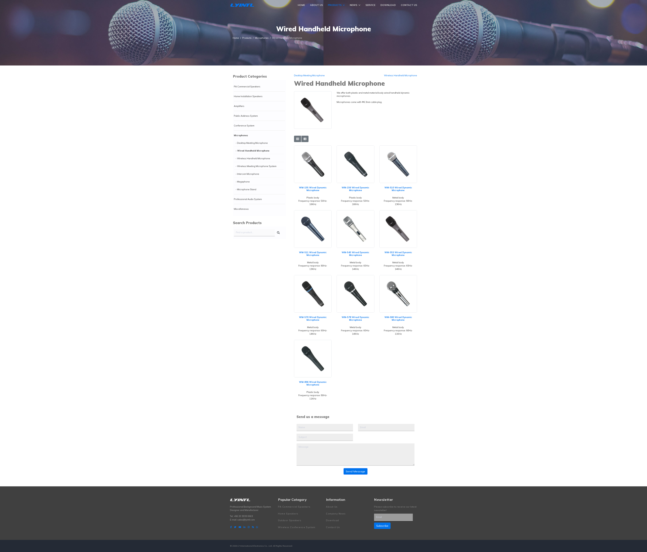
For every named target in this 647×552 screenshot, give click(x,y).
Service (370, 5)
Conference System (244, 125)
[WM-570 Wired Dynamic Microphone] (312, 276)
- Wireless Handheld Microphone (253, 158)
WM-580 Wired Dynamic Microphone (398, 318)
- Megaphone (243, 181)
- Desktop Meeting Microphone (252, 143)
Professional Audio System (248, 199)
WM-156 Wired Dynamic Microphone (355, 189)
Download (388, 5)
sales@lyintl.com (246, 519)
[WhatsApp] (257, 527)
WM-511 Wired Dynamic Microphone (313, 253)
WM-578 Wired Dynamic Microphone (355, 318)
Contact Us (409, 5)
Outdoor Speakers (289, 520)
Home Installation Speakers (248, 96)
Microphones (241, 135)
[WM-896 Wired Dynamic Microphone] (312, 341)
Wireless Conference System (296, 527)
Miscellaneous (241, 209)
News (353, 5)
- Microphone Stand (246, 189)
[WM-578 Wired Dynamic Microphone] (355, 276)
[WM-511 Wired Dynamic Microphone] (312, 212)
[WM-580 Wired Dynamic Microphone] (398, 276)
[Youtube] (240, 527)
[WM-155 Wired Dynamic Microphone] (312, 147)
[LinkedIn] (244, 527)
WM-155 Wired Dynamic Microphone (313, 189)
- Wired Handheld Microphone (252, 150)
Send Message (355, 471)
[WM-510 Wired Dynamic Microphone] (398, 147)
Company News (336, 513)
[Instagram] (249, 527)
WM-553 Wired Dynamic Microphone (398, 253)
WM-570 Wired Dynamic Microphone (313, 318)
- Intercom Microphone (247, 174)
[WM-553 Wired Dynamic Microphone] (398, 212)
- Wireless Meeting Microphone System (256, 166)
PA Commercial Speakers (247, 86)
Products (335, 5)
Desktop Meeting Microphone (309, 75)
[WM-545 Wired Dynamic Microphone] (355, 212)
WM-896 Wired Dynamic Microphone (313, 383)
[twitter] (235, 527)
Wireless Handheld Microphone (400, 75)
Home (301, 5)
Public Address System (246, 115)
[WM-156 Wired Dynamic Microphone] (355, 147)
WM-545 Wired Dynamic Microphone (355, 253)
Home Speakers (288, 513)
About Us (316, 5)
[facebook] (231, 527)
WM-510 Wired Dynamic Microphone (398, 189)
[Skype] (253, 527)
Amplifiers (239, 106)
